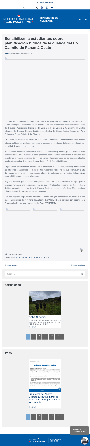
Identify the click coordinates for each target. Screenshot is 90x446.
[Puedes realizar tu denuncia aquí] (85, 441)
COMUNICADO (37, 317)
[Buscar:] (45, 274)
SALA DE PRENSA (42, 257)
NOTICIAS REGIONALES (25, 257)
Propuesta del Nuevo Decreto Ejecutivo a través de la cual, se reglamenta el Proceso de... (44, 398)
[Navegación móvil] (85, 19)
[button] (80, 19)
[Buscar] (82, 274)
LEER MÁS (32, 327)
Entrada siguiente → (79, 265)
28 (52, 416)
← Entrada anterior (10, 265)
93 (52, 335)
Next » (59, 335)
